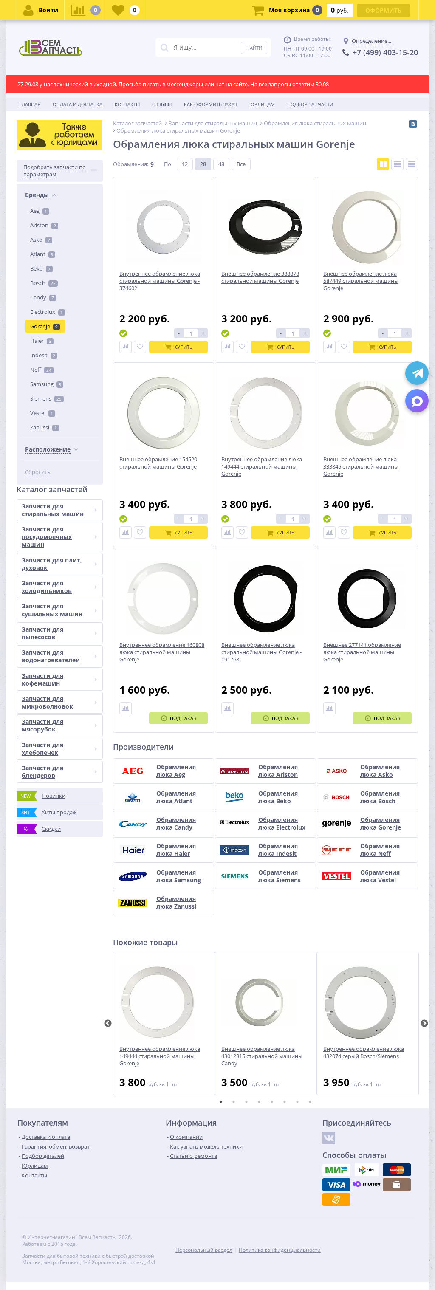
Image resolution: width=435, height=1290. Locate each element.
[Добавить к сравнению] (125, 347)
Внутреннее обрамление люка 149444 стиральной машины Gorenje (159, 1056)
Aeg (38, 211)
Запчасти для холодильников (47, 587)
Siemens (46, 398)
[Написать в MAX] (417, 400)
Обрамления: (130, 164)
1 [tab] (221, 1102)
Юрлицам (262, 104)
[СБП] (367, 1169)
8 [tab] (310, 1102)
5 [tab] (272, 1102)
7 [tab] (297, 1102)
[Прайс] (412, 164)
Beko (40, 268)
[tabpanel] (164, 1023)
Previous (108, 1023)
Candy (42, 297)
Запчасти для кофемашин (42, 679)
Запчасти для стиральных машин (53, 510)
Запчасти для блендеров (42, 771)
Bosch (43, 283)
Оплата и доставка (77, 104)
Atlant (41, 254)
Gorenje (44, 326)
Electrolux (46, 312)
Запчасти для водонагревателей (51, 656)
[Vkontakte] (328, 1138)
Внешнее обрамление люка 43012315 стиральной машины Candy (261, 1056)
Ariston (43, 225)
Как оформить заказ (210, 104)
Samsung (45, 384)
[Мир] (336, 1169)
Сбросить (38, 472)
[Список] (397, 164)
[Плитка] (383, 164)
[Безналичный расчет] (336, 1199)
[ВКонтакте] (413, 124)
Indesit (42, 355)
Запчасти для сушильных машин (52, 610)
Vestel (41, 413)
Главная (29, 104)
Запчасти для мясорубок (42, 725)
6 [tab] (284, 1102)
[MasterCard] (397, 1169)
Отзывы (162, 104)
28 (203, 164)
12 (185, 164)
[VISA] (336, 1184)
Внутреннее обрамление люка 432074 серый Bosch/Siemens (363, 1052)
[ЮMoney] (367, 1184)
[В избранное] (140, 347)
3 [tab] (246, 1102)
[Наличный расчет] (397, 1184)
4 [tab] (259, 1102)
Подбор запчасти (310, 104)
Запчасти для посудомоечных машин (47, 536)
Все (241, 164)
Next (424, 1023)
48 (221, 164)
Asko (40, 239)
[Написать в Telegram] (417, 373)
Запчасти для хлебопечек (42, 748)
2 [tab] (233, 1102)
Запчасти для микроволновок (47, 702)
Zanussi (43, 427)
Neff (40, 369)
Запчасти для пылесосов (42, 633)
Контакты (127, 104)
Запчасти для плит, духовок (52, 564)
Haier (40, 340)
